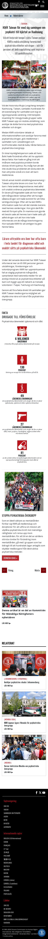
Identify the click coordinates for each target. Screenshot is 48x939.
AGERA (6, 816)
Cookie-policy (8, 936)
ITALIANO (6, 890)
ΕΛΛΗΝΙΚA (8, 887)
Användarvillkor (25, 934)
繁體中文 (7, 859)
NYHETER (6, 823)
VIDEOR (6, 810)
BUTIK (5, 820)
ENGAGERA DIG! (9, 912)
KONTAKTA (7, 923)
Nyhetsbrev (18, 15)
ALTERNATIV (7, 827)
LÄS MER (6, 623)
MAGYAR (6, 870)
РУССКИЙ (7, 856)
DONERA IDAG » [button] (10, 558)
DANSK (6, 842)
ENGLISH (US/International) (12, 838)
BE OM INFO (7, 909)
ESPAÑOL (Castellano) (10, 884)
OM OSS (6, 806)
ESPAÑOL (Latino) (9, 880)
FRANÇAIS (7, 845)
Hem (6, 15)
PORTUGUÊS (8, 894)
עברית (6, 849)
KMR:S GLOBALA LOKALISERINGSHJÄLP (16, 919)
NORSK (6, 873)
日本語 (6, 852)
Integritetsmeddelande (10, 934)
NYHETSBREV (8, 916)
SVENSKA (6, 877)
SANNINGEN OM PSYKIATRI (12, 813)
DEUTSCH (7, 866)
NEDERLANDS (8, 863)
